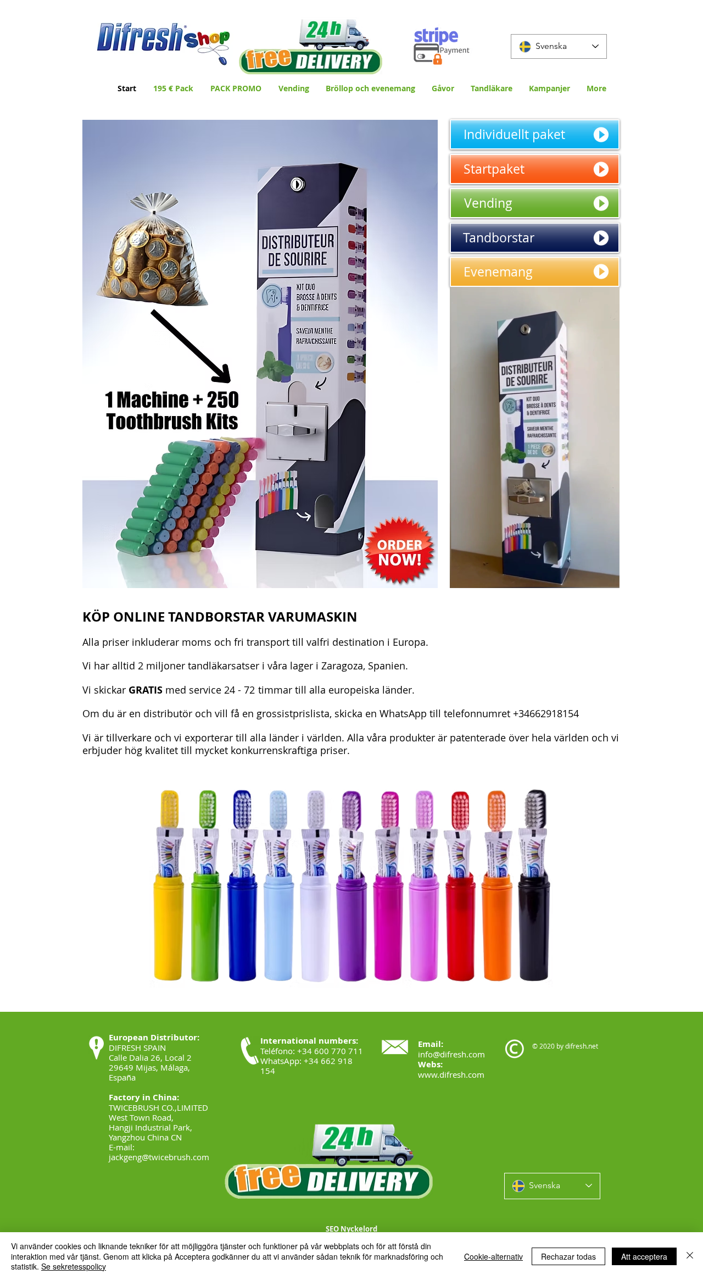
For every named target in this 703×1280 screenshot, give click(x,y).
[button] (606, 576)
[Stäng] (689, 1256)
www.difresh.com (451, 1074)
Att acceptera (644, 1256)
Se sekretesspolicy (73, 1266)
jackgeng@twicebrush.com (159, 1156)
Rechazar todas (568, 1256)
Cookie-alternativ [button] (493, 1256)
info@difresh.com (451, 1054)
